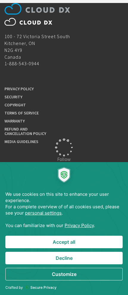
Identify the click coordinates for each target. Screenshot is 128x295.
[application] (64, 228)
